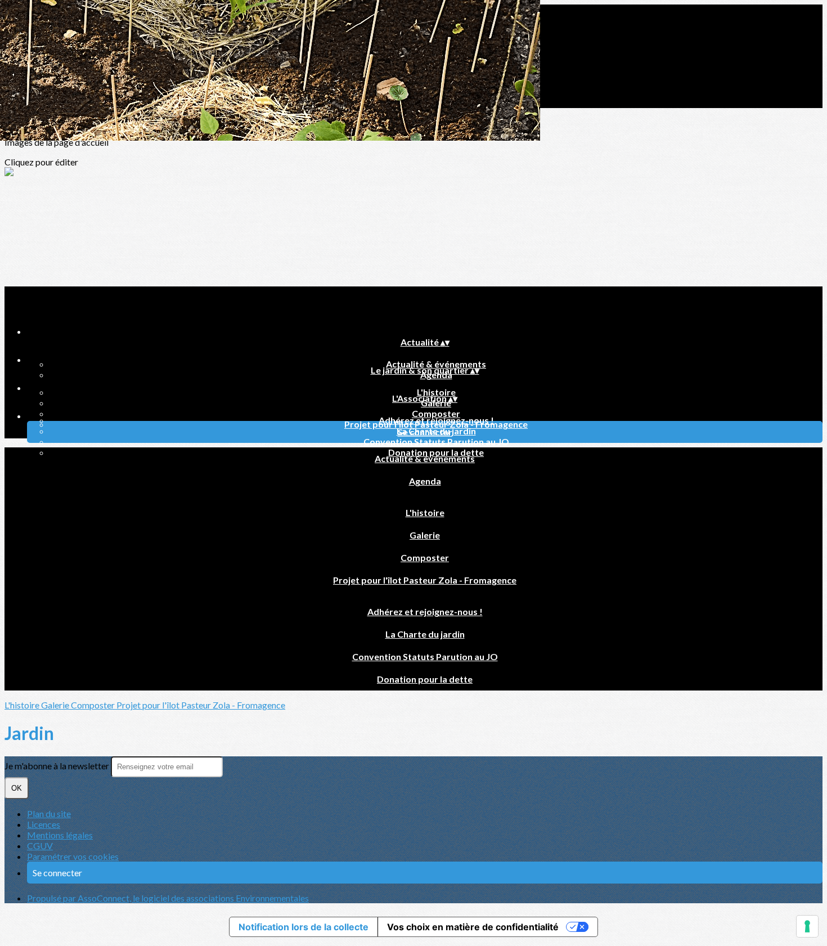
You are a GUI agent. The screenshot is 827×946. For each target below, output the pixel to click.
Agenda (425, 481)
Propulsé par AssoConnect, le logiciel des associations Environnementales (168, 898)
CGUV (40, 845)
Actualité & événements (436, 363)
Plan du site (49, 813)
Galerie (425, 535)
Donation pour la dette (425, 679)
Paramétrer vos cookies (73, 856)
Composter (436, 413)
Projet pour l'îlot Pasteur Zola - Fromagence (424, 580)
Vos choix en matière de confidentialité (473, 926)
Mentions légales (60, 835)
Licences (43, 824)
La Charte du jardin (425, 634)
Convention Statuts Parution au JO (436, 441)
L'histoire (436, 392)
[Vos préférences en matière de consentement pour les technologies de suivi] (807, 926)
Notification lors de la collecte (303, 926)
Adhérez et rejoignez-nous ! (436, 420)
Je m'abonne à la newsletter (58, 765)
